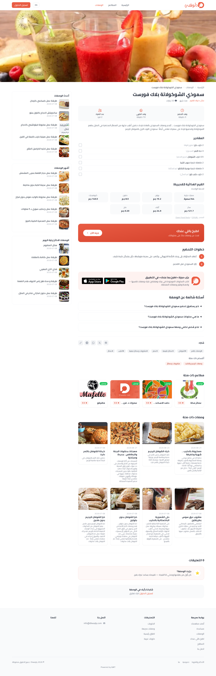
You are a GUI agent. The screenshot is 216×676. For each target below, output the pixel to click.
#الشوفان (182, 351)
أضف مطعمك (197, 624)
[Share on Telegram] (86, 342)
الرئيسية (125, 5)
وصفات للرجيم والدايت (193, 363)
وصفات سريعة (148, 629)
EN (36, 5)
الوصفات (99, 5)
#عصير (155, 351)
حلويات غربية (149, 639)
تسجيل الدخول (21, 5)
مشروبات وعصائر (173, 363)
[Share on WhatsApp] (93, 342)
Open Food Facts (183, 217)
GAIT (113, 667)
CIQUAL (195, 217)
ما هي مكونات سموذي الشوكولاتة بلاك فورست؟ (173, 316)
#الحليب (121, 351)
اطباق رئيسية (149, 634)
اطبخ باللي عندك (197, 639)
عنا (179, 662)
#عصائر (110, 351)
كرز (195, 145)
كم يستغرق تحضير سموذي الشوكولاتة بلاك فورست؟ (171, 306)
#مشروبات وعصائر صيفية (138, 351)
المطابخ (200, 644)
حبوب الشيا (185, 163)
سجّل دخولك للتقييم (197, 100)
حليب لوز (193, 174)
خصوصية (186, 662)
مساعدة (200, 629)
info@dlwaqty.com (93, 623)
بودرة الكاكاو (184, 168)
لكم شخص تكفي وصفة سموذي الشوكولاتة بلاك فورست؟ (169, 327)
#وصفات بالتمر (196, 351)
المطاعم (112, 5)
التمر (196, 151)
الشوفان (191, 157)
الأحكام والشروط (198, 662)
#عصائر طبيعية (168, 351)
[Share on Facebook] (105, 342)
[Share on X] (99, 342)
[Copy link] (80, 342)
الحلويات (151, 624)
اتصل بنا (200, 649)
